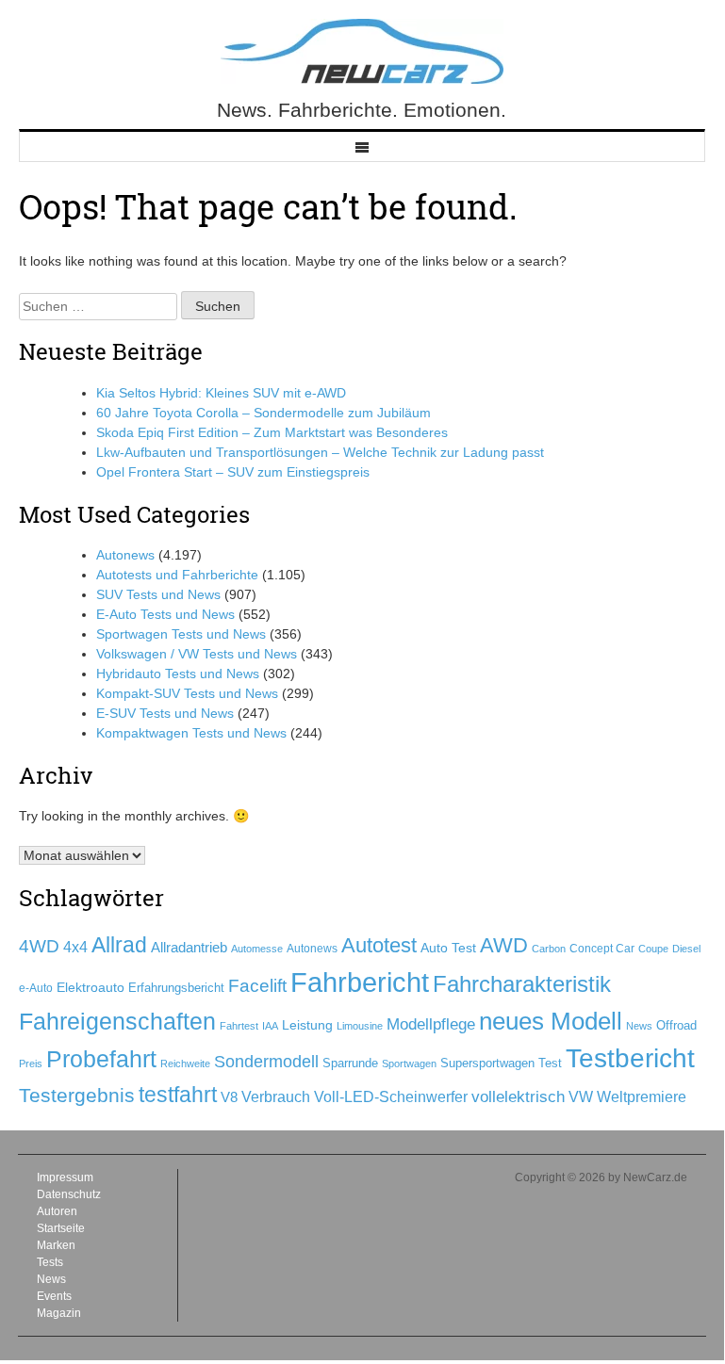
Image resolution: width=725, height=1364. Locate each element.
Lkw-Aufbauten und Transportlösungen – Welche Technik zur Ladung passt (320, 452)
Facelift (257, 986)
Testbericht (630, 1058)
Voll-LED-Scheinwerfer (391, 1096)
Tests (50, 1262)
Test (550, 1063)
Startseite (61, 1228)
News (639, 1025)
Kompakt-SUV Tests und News (187, 693)
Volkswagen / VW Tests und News (196, 653)
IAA (270, 1025)
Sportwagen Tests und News (181, 633)
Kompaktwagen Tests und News (191, 732)
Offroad (676, 1025)
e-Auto (36, 988)
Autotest (379, 945)
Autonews (125, 554)
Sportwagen (409, 1063)
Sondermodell (266, 1061)
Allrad (119, 945)
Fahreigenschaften (117, 1021)
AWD (504, 945)
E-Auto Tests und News (165, 614)
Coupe (653, 948)
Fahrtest (239, 1025)
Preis (30, 1063)
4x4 (75, 946)
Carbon (549, 948)
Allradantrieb (189, 947)
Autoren (57, 1211)
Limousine (360, 1025)
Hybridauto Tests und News (177, 673)
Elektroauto (90, 987)
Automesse (257, 948)
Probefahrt (101, 1059)
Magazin (59, 1313)
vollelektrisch (518, 1096)
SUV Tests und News (158, 594)
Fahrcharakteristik (522, 984)
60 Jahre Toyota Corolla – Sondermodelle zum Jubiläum (263, 412)
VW (580, 1097)
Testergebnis (77, 1095)
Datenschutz (69, 1194)
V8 (229, 1097)
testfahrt (178, 1094)
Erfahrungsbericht (176, 988)
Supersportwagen (487, 1063)
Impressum (65, 1177)
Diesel (686, 948)
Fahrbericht (359, 982)
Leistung (307, 1025)
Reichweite (185, 1063)
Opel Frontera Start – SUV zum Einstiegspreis (233, 471)
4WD (39, 946)
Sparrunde (350, 1063)
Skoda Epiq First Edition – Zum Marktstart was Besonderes (272, 432)
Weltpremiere (641, 1096)
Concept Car (601, 948)
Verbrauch (275, 1096)
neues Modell (550, 1021)
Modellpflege (431, 1024)
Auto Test (448, 948)
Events (54, 1296)
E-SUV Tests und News (165, 713)
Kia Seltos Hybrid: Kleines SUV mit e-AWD (221, 392)
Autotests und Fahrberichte (177, 574)
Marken (56, 1245)
